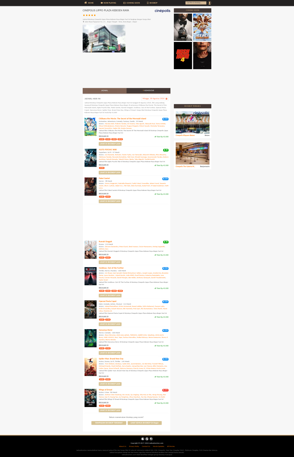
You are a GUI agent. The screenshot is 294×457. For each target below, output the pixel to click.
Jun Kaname (109, 155)
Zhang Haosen (152, 397)
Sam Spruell (117, 273)
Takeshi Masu (124, 159)
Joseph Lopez (147, 273)
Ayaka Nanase (126, 128)
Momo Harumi (120, 126)
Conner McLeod (110, 278)
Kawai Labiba (137, 306)
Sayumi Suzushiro (105, 128)
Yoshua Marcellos (129, 337)
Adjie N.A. (119, 186)
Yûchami (118, 155)
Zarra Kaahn (126, 366)
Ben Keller (132, 278)
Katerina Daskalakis (153, 275)
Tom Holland (109, 364)
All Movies (171, 446)
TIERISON (133, 335)
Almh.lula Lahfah (123, 335)
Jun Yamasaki (137, 155)
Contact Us (146, 446)
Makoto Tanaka (120, 124)
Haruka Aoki (109, 124)
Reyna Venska (111, 340)
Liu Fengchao (124, 397)
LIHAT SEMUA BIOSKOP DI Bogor (145, 423)
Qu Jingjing (135, 395)
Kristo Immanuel (125, 306)
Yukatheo (151, 335)
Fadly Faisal (136, 183)
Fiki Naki (127, 186)
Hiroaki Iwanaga (141, 157)
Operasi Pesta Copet (108, 301)
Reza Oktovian (110, 335)
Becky (132, 159)
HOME (91, 3)
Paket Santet (104, 178)
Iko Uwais (126, 395)
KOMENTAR (148, 91)
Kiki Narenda (127, 309)
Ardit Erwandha (104, 309)
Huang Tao (114, 397)
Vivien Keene (151, 368)
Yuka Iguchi (140, 124)
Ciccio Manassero (145, 247)
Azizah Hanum (116, 309)
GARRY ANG (142, 335)
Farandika (145, 183)
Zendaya (118, 364)
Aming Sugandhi (159, 247)
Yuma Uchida (160, 124)
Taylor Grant (103, 280)
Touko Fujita (126, 155)
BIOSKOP (153, 3)
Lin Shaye (108, 273)
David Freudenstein (158, 278)
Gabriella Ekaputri (124, 183)
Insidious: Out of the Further (111, 268)
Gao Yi (107, 397)
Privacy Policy (134, 446)
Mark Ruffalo (116, 366)
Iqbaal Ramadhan (111, 306)
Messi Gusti (123, 247)
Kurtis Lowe (161, 368)
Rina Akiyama (161, 155)
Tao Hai (143, 397)
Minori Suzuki (144, 126)
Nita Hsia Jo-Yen (145, 395)
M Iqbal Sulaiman (157, 186)
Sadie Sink (126, 364)
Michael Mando (104, 366)
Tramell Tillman (157, 364)
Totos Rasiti (158, 309)
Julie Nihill (130, 275)
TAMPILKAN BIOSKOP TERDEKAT (109, 423)
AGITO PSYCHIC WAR (108, 150)
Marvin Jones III (139, 368)
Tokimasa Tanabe (105, 157)
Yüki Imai (130, 157)
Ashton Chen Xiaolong (113, 395)
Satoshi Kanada (112, 159)
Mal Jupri (136, 309)
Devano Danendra (111, 247)
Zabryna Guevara (126, 368)
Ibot (116, 337)
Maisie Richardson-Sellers (132, 273)
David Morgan (122, 278)
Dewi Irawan (133, 247)
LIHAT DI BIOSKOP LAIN (110, 144)
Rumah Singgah (105, 242)
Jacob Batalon (136, 364)
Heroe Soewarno (154, 337)
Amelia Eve (157, 273)
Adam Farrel (154, 183)
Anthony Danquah (143, 278)
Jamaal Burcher (137, 366)
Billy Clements (158, 366)
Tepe (120, 337)
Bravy (101, 337)
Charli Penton (140, 275)
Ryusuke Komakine (119, 157)
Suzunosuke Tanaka (155, 157)
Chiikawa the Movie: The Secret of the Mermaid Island (122, 119)
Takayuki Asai (150, 124)
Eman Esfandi (114, 368)
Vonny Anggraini (111, 183)
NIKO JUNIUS (109, 337)
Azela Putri (146, 186)
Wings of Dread (105, 390)
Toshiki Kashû (150, 159)
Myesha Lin (108, 311)
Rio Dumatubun (147, 309)
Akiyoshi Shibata (149, 155)
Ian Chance (148, 366)
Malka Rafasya (142, 337)
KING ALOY (159, 335)
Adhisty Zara (103, 249)
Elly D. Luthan (109, 186)
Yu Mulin (162, 397)
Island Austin (120, 275)
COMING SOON (133, 3)
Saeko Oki (116, 128)
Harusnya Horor (105, 330)
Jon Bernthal (146, 364)
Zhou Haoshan (134, 397)
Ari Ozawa (131, 124)
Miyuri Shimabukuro (106, 126)
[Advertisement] (126, 70)
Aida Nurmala (136, 186)
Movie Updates (158, 446)
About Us (122, 446)
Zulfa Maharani (148, 306)
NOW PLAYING (109, 3)
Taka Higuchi (139, 159)
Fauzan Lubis (159, 306)
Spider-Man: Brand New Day (111, 359)
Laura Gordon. (109, 275)
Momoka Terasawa (157, 126)
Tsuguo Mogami (133, 126)
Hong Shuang (157, 395)
